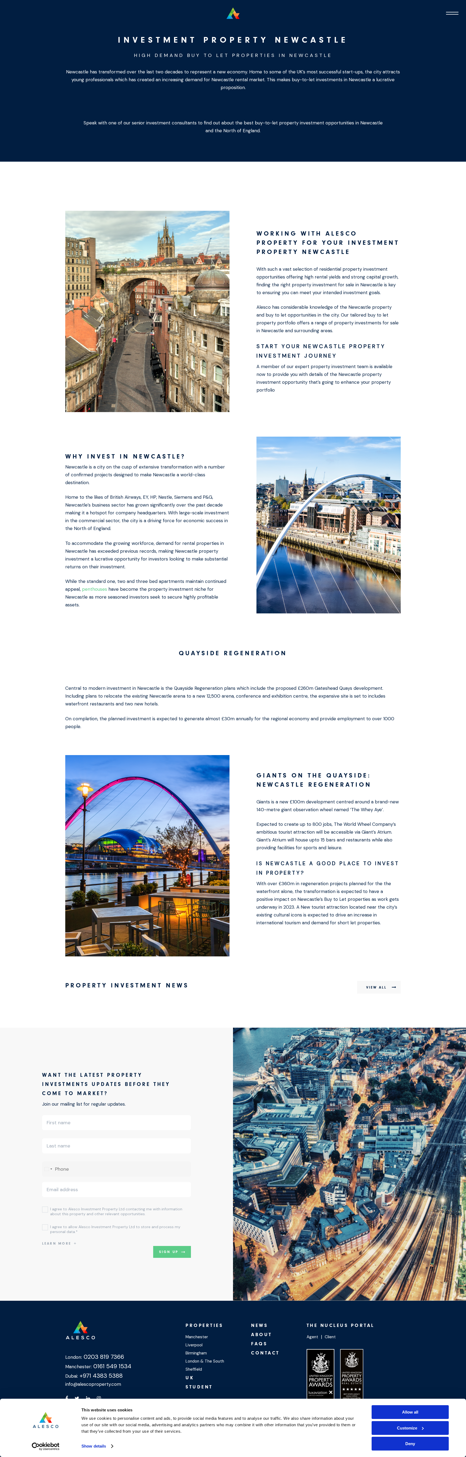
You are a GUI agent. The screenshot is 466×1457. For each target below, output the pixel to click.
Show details (93, 1446)
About (261, 1334)
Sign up (169, 1252)
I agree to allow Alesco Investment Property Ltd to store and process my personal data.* (115, 1229)
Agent (312, 1337)
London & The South (205, 1361)
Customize (407, 1428)
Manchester (197, 1337)
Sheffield (194, 1369)
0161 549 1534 (111, 1366)
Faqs (259, 1344)
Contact (265, 1353)
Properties (204, 1325)
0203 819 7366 (103, 1357)
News (259, 1325)
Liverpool (194, 1345)
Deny (410, 1443)
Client (330, 1337)
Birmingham (196, 1353)
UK (190, 1378)
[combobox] (48, 1169)
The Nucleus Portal (341, 1325)
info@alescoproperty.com (93, 1384)
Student (199, 1387)
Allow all (410, 1412)
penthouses (94, 589)
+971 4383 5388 (100, 1376)
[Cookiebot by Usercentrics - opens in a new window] (45, 1446)
